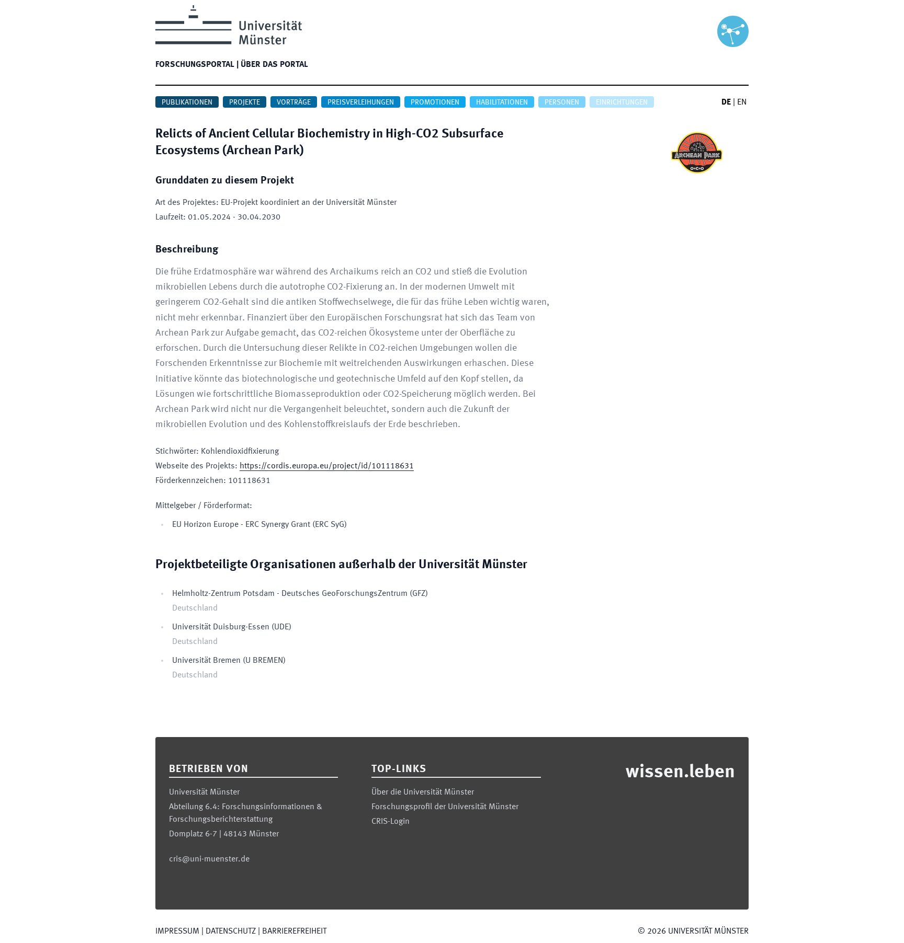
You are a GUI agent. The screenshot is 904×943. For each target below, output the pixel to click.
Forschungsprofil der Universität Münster (444, 807)
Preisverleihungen (360, 102)
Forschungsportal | (197, 65)
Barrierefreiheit (294, 931)
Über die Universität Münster (422, 792)
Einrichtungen (622, 102)
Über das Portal (274, 65)
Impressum (177, 931)
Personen (562, 102)
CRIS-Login (390, 822)
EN (742, 102)
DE (726, 102)
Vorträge (294, 102)
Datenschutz (231, 931)
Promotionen (435, 102)
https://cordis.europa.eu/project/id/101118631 (327, 466)
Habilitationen (502, 102)
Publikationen (187, 102)
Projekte (244, 102)
